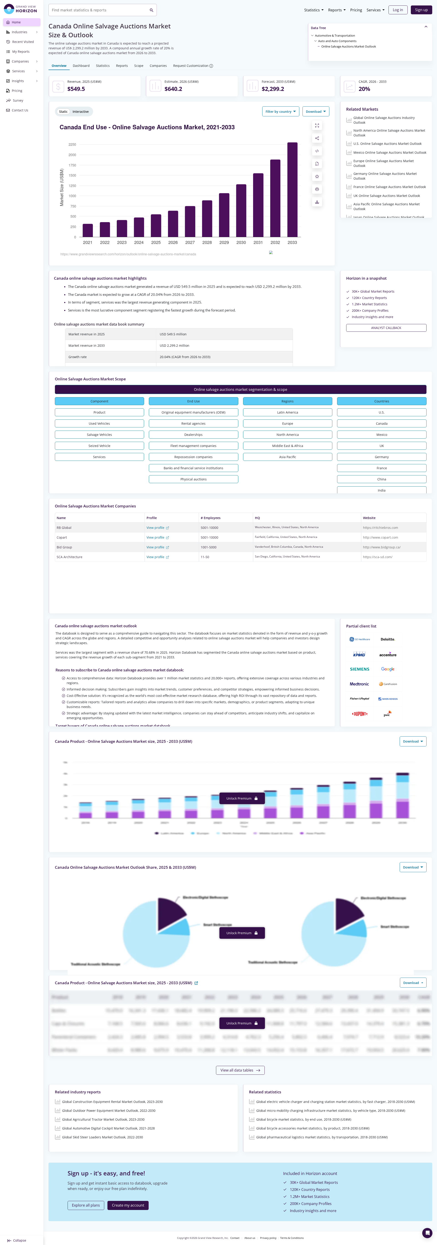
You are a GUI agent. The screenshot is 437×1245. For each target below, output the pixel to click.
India (382, 490)
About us (249, 1238)
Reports (335, 10)
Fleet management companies (193, 446)
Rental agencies (193, 423)
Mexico (381, 434)
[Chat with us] (427, 1233)
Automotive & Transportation (335, 35)
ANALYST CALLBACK (386, 328)
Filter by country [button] (279, 111)
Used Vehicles (99, 423)
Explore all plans (86, 1205)
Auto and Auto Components (337, 41)
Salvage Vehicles (99, 434)
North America (288, 434)
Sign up (421, 9)
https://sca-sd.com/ (377, 557)
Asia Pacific (287, 457)
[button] (335, 35)
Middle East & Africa (287, 446)
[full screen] (317, 125)
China (381, 479)
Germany (382, 457)
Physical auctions (193, 479)
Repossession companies (193, 457)
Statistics (312, 10)
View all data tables (237, 1070)
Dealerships (193, 434)
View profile (156, 527)
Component (99, 401)
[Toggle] (312, 35)
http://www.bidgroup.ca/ (382, 547)
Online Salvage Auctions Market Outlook (348, 46)
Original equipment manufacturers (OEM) (193, 412)
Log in (398, 9)
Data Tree (318, 28)
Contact (234, 1238)
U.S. (382, 412)
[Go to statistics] (196, 982)
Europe (287, 423)
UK (382, 446)
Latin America (287, 412)
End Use (193, 401)
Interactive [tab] (81, 111)
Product (99, 412)
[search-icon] (151, 10)
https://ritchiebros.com (380, 527)
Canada (382, 423)
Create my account (128, 1205)
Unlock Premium (239, 798)
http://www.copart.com (380, 537)
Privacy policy (268, 1238)
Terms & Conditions (292, 1238)
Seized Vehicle (99, 446)
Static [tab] (63, 111)
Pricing (356, 10)
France (382, 468)
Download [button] (314, 111)
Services (374, 10)
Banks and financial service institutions (193, 468)
